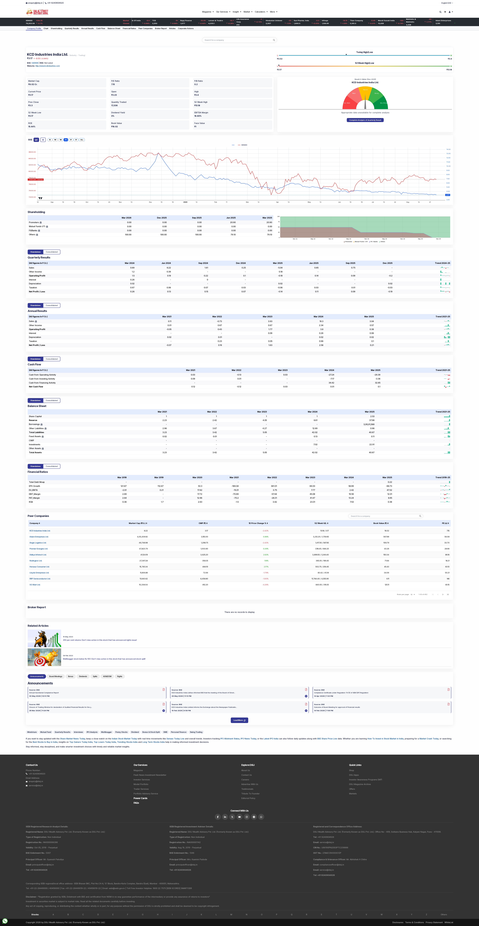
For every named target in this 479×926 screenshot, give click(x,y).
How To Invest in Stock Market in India (385, 738)
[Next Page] (442, 594)
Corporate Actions (186, 28)
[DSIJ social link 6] (254, 817)
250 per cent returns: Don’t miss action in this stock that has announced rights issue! (100, 640)
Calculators (260, 11)
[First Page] (432, 594)
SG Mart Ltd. (35, 584)
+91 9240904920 (37, 773)
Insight (236, 11)
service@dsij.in (36, 785)
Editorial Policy (248, 798)
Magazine (206, 11)
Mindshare (32, 732)
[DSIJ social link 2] (225, 817)
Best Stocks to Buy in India (45, 742)
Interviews (78, 732)
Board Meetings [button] (55, 676)
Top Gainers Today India (81, 742)
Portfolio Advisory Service (146, 793)
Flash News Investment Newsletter (150, 775)
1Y (66, 140)
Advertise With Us (249, 784)
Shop (351, 770)
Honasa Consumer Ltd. (39, 566)
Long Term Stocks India (153, 742)
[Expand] (40, 222)
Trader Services (141, 789)
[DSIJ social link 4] (239, 817)
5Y (76, 140)
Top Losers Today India (105, 742)
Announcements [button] (36, 676)
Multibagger (106, 732)
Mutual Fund (45, 732)
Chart (46, 28)
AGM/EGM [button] (107, 676)
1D (50, 140)
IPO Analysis (92, 732)
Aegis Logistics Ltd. (38, 543)
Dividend (135, 732)
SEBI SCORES (173, 888)
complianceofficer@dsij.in (332, 864)
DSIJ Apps (354, 775)
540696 (35, 63)
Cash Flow (100, 28)
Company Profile (34, 28)
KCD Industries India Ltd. (40, 531)
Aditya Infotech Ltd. (38, 555)
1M (61, 140)
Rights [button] (119, 676)
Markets (353, 793)
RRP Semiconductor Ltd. (40, 578)
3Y (71, 140)
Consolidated (52, 252)
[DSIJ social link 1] (218, 817)
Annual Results (87, 28)
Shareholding (56, 28)
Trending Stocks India (127, 742)
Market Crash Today (428, 738)
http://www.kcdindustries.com (47, 66)
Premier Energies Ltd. (39, 549)
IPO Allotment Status (230, 738)
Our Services (222, 11)
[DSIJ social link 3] (232, 817)
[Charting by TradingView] (40, 198)
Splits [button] (95, 676)
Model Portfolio (141, 784)
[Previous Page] (437, 594)
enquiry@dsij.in (36, 781)
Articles (172, 28)
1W (55, 140)
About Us (245, 770)
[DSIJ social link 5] (247, 817)
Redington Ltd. (36, 560)
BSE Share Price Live (327, 738)
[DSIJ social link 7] (261, 817)
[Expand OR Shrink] (36, 321)
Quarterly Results (72, 28)
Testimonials (247, 789)
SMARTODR (186, 888)
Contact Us (246, 775)
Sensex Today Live (175, 738)
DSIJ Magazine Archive (360, 784)
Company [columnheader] (34, 523)
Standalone (35, 252)
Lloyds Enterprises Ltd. (39, 572)
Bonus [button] (70, 676)
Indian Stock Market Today (124, 738)
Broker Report (161, 28)
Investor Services (142, 779)
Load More (238, 720)
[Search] (440, 12)
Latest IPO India (271, 738)
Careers (245, 779)
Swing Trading (196, 732)
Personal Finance (178, 732)
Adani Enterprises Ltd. (39, 537)
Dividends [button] (83, 676)
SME (165, 732)
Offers (352, 789)
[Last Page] (447, 594)
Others (444, 914)
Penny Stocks (121, 732)
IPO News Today (248, 738)
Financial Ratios (129, 28)
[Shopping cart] (445, 11)
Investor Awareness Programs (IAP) (365, 779)
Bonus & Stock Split (151, 732)
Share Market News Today (72, 738)
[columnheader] (119, 523)
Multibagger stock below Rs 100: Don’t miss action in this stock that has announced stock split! (104, 659)
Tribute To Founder (250, 793)
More (272, 11)
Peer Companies (145, 28)
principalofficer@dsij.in (43, 864)
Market (247, 11)
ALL (81, 140)
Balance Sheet (114, 28)
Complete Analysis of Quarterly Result (365, 120)
